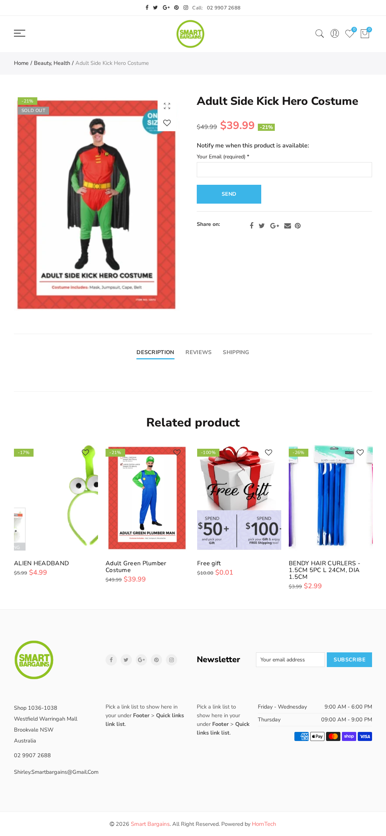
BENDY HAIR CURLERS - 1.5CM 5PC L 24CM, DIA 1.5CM (324, 570)
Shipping (236, 352)
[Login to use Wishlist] (167, 122)
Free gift (209, 563)
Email (287, 225)
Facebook (251, 225)
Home (21, 63)
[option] (97, 202)
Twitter (262, 225)
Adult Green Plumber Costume (136, 567)
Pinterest (297, 225)
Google (274, 225)
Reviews (198, 352)
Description (155, 352)
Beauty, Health (52, 63)
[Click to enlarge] (167, 105)
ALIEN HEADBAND (41, 563)
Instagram (171, 660)
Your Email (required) (223, 157)
